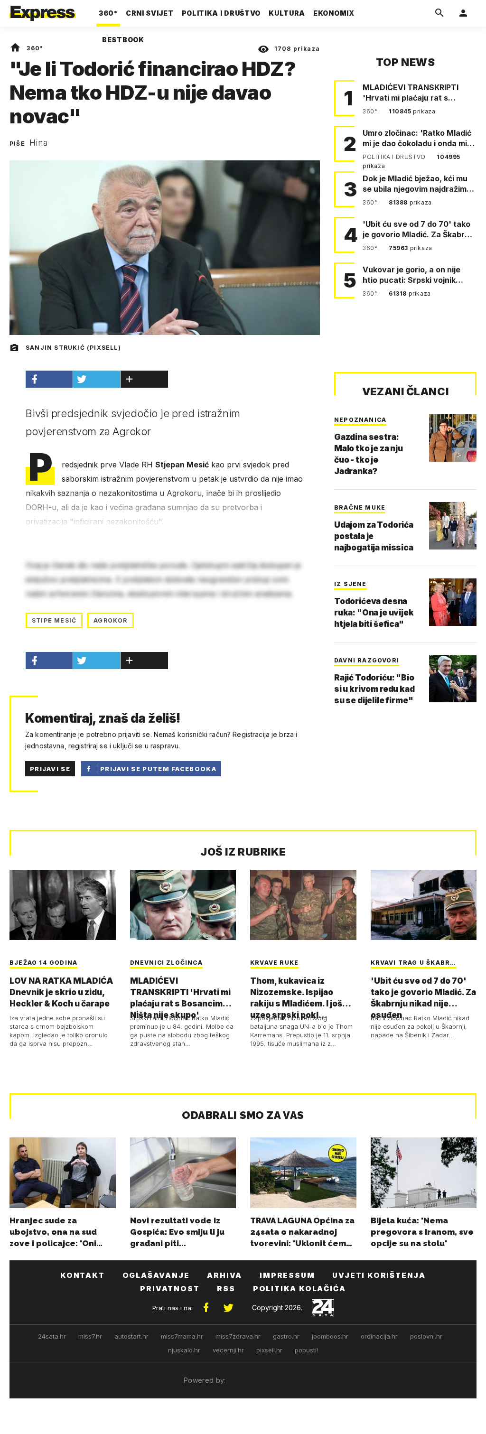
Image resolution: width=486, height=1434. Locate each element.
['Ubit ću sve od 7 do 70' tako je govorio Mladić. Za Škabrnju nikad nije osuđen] (424, 905)
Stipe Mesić (54, 620)
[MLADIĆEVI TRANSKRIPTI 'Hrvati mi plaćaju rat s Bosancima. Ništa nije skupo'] (183, 905)
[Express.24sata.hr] (42, 10)
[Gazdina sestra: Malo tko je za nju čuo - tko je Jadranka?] (453, 438)
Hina (38, 143)
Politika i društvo (395, 156)
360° (35, 48)
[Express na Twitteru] (228, 1307)
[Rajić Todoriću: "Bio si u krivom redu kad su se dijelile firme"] (453, 678)
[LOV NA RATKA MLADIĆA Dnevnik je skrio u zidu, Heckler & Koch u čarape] (62, 905)
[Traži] (439, 13)
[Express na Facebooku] (205, 1307)
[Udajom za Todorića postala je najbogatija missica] (453, 525)
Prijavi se (50, 769)
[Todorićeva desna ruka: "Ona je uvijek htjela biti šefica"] (453, 602)
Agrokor (110, 620)
